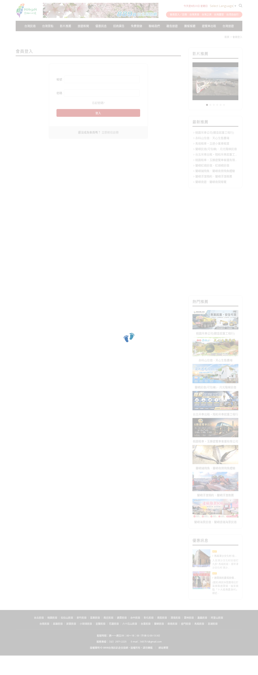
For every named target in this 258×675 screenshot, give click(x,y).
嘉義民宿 (202, 617)
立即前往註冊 (110, 132)
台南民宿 (44, 623)
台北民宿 (39, 617)
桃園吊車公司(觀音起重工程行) (214, 132)
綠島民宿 (172, 623)
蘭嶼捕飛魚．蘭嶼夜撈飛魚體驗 (215, 171)
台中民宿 (135, 617)
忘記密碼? (98, 103)
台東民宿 (146, 623)
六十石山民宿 (129, 623)
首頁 (226, 37)
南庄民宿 (108, 617)
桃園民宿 (52, 617)
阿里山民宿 (217, 617)
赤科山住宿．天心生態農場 (212, 138)
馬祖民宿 (199, 623)
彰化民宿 (149, 617)
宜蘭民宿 (100, 623)
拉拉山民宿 (67, 617)
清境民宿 (175, 617)
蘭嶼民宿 (159, 623)
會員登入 (175, 14)
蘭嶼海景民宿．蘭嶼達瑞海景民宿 (215, 522)
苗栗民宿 (95, 617)
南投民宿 (162, 617)
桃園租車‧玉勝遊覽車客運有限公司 (216, 160)
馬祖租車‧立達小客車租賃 (212, 143)
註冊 (184, 14)
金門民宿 (186, 623)
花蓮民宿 (114, 623)
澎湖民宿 (213, 623)
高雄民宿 (58, 623)
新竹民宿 (82, 617)
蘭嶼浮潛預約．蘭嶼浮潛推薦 (213, 176)
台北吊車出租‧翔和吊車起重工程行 (216, 154)
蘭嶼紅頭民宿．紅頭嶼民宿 (212, 165)
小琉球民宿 (86, 623)
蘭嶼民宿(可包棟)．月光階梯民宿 (216, 149)
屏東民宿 (71, 623)
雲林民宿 (189, 617)
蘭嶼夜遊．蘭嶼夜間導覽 (210, 182)
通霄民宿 (122, 617)
